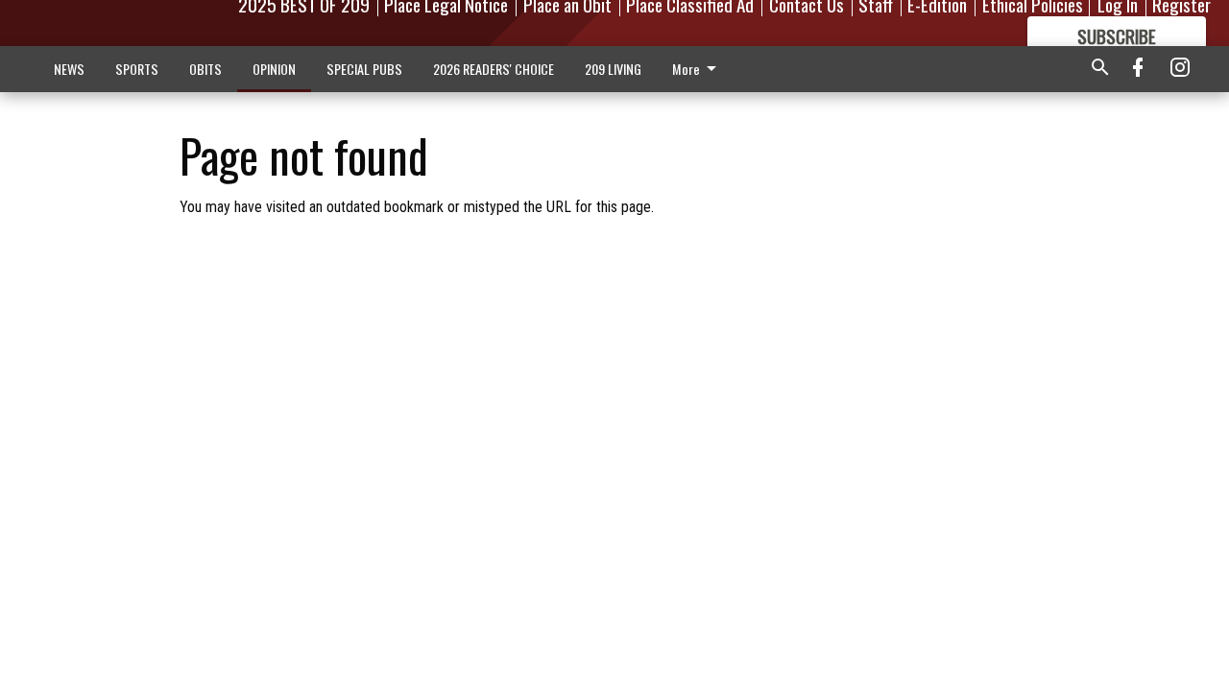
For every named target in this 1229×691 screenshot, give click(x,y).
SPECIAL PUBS (364, 69)
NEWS (69, 69)
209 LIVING (613, 69)
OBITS (205, 69)
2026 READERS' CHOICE (493, 69)
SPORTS (136, 69)
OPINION (274, 69)
